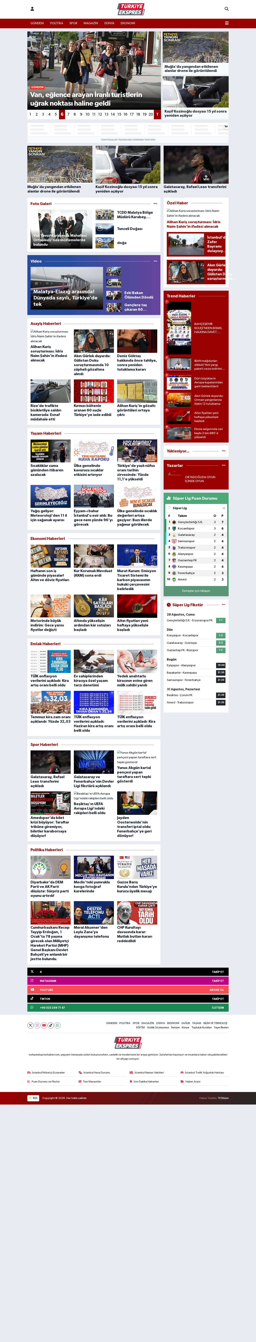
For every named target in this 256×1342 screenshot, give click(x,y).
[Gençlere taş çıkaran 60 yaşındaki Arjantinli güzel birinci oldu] (113, 307)
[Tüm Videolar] (155, 261)
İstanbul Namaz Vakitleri (149, 1072)
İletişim (175, 1027)
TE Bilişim (223, 1098)
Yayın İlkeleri (221, 1027)
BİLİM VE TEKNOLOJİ (215, 1023)
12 (100, 114)
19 (145, 114)
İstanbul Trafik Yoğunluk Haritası (204, 1072)
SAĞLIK (185, 1023)
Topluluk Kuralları (202, 1027)
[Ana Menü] (227, 23)
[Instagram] (37, 1025)
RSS (34, 1098)
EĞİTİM (140, 1027)
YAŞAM (196, 1023)
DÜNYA (109, 23)
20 (151, 114)
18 (138, 114)
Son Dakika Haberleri (146, 1081)
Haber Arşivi (193, 1081)
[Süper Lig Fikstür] (223, 605)
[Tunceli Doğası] (105, 228)
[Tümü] (223, 451)
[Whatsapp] (57, 1025)
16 (125, 114)
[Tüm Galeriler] (155, 203)
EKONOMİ (128, 23)
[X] (30, 1025)
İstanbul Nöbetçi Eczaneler (48, 1072)
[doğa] (105, 242)
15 (119, 114)
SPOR (73, 23)
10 (87, 114)
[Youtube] (44, 1025)
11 (94, 114)
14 (113, 114)
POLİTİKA (56, 23)
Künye (185, 1027)
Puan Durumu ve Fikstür (46, 1081)
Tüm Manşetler (92, 1081)
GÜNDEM (37, 23)
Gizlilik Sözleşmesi (158, 1027)
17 (132, 114)
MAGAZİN (91, 23)
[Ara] (227, 9)
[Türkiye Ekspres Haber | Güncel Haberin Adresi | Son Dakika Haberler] (131, 9)
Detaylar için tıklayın (196, 591)
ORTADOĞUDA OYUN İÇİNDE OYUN (200, 479)
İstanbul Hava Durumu (97, 1072)
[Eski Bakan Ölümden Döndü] (113, 295)
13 (106, 114)
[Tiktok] (51, 1025)
